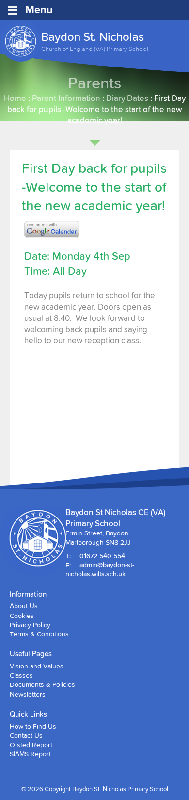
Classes (21, 675)
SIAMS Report (30, 754)
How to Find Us (33, 726)
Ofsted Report (31, 745)
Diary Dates (127, 98)
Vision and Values (36, 666)
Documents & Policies (42, 684)
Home (15, 98)
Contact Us (26, 735)
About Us (24, 606)
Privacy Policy (30, 625)
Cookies (22, 615)
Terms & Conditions (39, 634)
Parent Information (66, 98)
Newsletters (28, 694)
